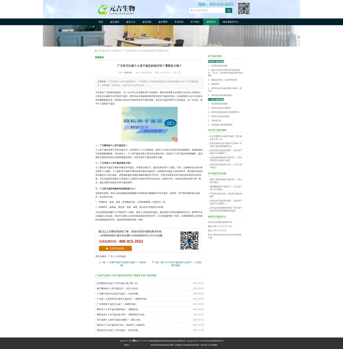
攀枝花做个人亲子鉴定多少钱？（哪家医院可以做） (121, 314)
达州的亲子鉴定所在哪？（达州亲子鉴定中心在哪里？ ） (226, 151)
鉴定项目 (114, 21)
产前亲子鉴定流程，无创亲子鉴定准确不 (226, 195)
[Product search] (228, 10)
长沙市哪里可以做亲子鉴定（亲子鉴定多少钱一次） (226, 137)
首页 (101, 21)
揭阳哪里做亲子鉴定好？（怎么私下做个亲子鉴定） (226, 188)
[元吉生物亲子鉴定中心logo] (121, 9)
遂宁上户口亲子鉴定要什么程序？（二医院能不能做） (181, 264)
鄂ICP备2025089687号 (139, 345)
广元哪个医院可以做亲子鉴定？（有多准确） (118, 293)
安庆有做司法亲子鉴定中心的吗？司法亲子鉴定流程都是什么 (226, 144)
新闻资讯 (211, 21)
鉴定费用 (162, 21)
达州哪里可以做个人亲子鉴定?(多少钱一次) (117, 283)
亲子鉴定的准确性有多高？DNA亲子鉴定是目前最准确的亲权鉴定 (226, 209)
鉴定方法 (130, 21)
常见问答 (179, 21)
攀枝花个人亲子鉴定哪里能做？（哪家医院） (118, 309)
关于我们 (195, 21)
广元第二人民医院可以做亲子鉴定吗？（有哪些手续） (122, 298)
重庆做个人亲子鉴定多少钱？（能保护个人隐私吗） (121, 324)
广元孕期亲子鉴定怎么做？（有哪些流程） (117, 304)
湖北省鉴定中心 (231, 21)
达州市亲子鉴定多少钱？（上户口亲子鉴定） (226, 166)
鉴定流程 (146, 21)
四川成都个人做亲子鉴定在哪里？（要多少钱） (119, 319)
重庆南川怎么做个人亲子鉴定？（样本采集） (118, 330)
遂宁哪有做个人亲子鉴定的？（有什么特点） (118, 288)
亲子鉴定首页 (104, 50)
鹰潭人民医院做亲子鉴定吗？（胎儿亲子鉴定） (226, 180)
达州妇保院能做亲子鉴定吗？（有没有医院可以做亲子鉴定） (226, 159)
